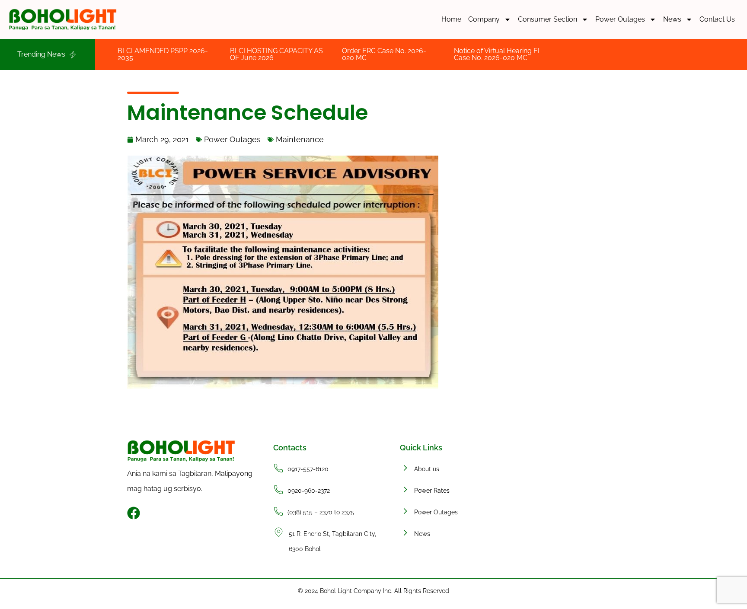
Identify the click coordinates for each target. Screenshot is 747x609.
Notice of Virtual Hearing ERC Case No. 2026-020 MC (473, 54)
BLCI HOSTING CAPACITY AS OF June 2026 (249, 54)
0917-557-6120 (308, 469)
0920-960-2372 (308, 490)
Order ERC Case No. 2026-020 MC (357, 54)
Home (451, 19)
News (672, 19)
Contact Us (717, 19)
